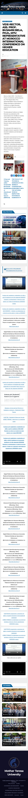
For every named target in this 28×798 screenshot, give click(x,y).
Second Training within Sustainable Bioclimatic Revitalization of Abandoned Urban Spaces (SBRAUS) (8, 188)
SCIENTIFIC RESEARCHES (14, 788)
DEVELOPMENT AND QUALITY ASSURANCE (14, 792)
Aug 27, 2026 (8, 714)
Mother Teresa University (13, 6)
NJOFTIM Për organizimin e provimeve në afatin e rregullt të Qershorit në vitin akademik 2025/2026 (14, 615)
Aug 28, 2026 (8, 699)
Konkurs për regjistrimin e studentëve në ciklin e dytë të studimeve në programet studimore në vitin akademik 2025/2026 (14, 440)
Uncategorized (7, 693)
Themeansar (13, 781)
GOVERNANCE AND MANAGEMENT (11, 785)
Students (22, 785)
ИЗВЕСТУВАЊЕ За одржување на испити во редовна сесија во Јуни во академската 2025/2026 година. (14, 621)
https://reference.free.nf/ (14, 357)
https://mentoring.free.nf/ (14, 340)
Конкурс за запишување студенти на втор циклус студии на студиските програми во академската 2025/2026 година (14, 446)
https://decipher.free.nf (14, 377)
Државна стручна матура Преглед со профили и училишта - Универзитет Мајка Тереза (14, 410)
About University (11, 783)
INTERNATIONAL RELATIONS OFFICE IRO (14, 790)
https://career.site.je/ (14, 326)
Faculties (18, 783)
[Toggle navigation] (25, 13)
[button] (22, 13)
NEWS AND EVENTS (9, 795)
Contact (21, 795)
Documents (17, 795)
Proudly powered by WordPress (9, 780)
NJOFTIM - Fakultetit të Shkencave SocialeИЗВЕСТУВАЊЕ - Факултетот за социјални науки (14, 419)
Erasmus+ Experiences (7, 21)
